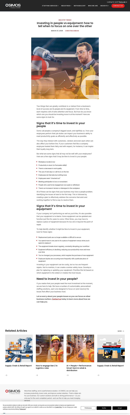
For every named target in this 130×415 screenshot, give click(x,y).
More (120, 331)
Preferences (88, 408)
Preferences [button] (23, 409)
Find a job (122, 2)
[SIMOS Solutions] (12, 392)
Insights (104, 6)
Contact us (56, 299)
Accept (120, 408)
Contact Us (118, 6)
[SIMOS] (13, 6)
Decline (104, 408)
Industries (65, 6)
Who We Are (93, 6)
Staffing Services (49, 6)
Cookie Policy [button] (58, 407)
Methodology (79, 6)
